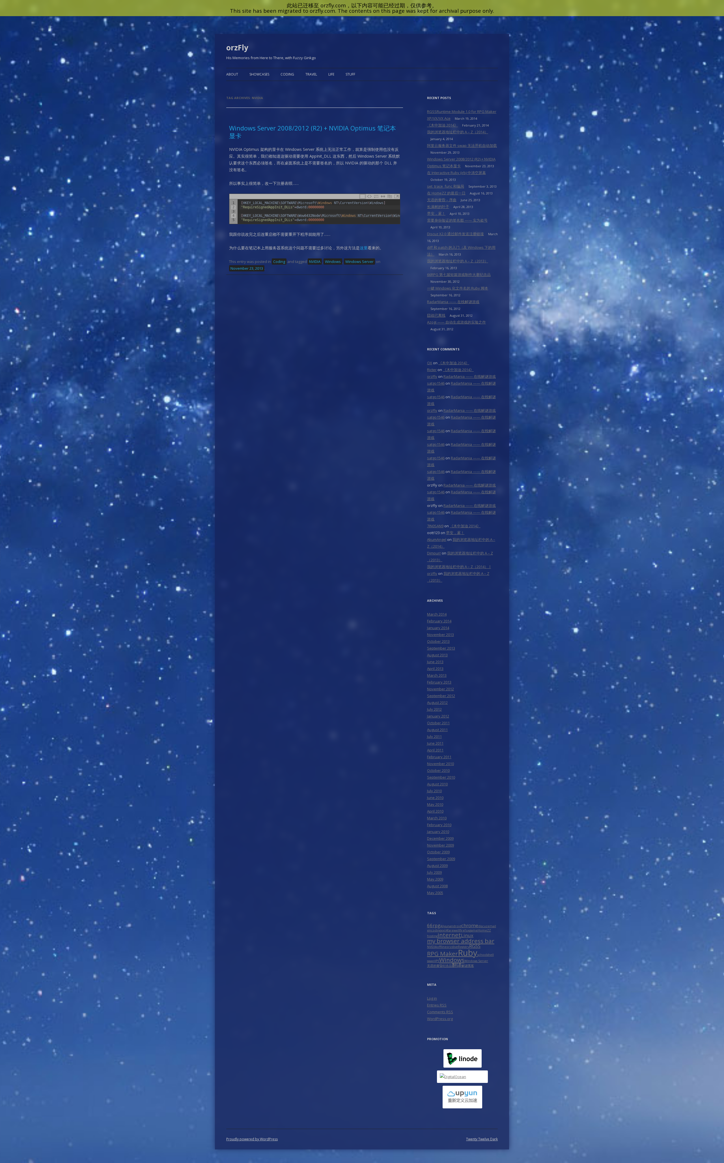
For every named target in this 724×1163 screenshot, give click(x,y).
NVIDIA (314, 261)
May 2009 (435, 879)
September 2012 (441, 695)
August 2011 (437, 729)
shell (490, 955)
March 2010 (437, 818)
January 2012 (438, 716)
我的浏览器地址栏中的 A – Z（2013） (457, 261)
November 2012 (440, 688)
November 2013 (440, 634)
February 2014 (439, 621)
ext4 (444, 930)
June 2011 (435, 743)
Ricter (432, 369)
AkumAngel (436, 539)
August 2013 (437, 654)
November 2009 (440, 845)
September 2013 (441, 648)
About (232, 74)
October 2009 (438, 851)
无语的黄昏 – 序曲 (441, 199)
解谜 (465, 966)
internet (449, 935)
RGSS (474, 946)
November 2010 (440, 763)
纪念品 (447, 966)
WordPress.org (440, 1018)
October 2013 (438, 641)
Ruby (467, 952)
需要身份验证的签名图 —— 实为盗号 (457, 220)
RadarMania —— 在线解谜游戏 (453, 301)
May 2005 (435, 892)
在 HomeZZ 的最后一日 (446, 193)
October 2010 (438, 770)
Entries (437, 1005)
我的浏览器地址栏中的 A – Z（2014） (457, 131)
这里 (364, 247)
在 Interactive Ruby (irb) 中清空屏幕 (456, 172)
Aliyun (444, 926)
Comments (440, 1011)
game (473, 930)
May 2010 (435, 804)
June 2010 (435, 797)
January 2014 (438, 627)
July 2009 (434, 872)
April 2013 (435, 668)
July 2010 (434, 790)
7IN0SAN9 (435, 525)
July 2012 (434, 709)
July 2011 (434, 736)
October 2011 (438, 722)
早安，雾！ (436, 213)
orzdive (452, 947)
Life (331, 74)
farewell (453, 930)
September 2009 (441, 858)
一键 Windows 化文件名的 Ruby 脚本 (457, 288)
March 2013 (437, 675)
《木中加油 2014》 (442, 125)
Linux (467, 935)
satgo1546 (436, 383)
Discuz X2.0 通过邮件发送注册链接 (455, 233)
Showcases (259, 74)
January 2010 (438, 831)
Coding (287, 74)
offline (442, 947)
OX (429, 362)
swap (430, 961)
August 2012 (437, 702)
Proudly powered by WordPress (252, 1139)
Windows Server (359, 261)
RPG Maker (442, 954)
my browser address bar (460, 941)
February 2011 (439, 756)
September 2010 (441, 777)
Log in (432, 998)
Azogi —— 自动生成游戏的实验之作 (456, 322)
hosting (432, 936)
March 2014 (437, 614)
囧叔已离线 (436, 315)
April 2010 (435, 811)
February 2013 (439, 682)
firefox (464, 930)
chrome (469, 925)
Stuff (350, 74)
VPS (436, 961)
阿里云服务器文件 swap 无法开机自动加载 (462, 145)
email (492, 926)
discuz (483, 926)
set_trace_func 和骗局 (445, 186)
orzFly (237, 47)
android (455, 926)
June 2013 (435, 661)
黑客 (471, 966)
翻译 (457, 965)
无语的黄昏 (435, 966)
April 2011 (435, 750)
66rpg (433, 925)
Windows (333, 261)
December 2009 (440, 838)
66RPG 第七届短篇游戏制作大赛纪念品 (459, 274)
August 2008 (437, 885)
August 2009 (437, 865)
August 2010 (437, 784)
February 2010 (439, 824)
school (482, 955)
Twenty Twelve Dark (482, 1139)
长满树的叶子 (438, 206)
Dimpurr (434, 553)
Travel (311, 74)
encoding (434, 930)
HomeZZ (484, 930)
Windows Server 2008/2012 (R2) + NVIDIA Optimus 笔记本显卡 (312, 132)
